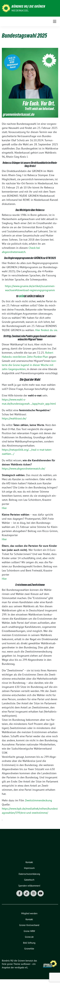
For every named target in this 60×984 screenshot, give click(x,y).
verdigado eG (21, 967)
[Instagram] (33, 893)
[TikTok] (26, 893)
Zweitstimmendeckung (38, 800)
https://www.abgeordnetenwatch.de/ (23, 468)
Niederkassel (20, 10)
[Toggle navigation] (54, 21)
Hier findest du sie (46, 330)
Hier (4, 508)
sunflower (25, 964)
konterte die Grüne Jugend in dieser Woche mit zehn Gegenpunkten (29, 365)
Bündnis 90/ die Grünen (28, 6)
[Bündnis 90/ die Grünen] (6, 8)
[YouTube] (41, 893)
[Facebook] (19, 893)
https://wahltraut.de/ (14, 418)
